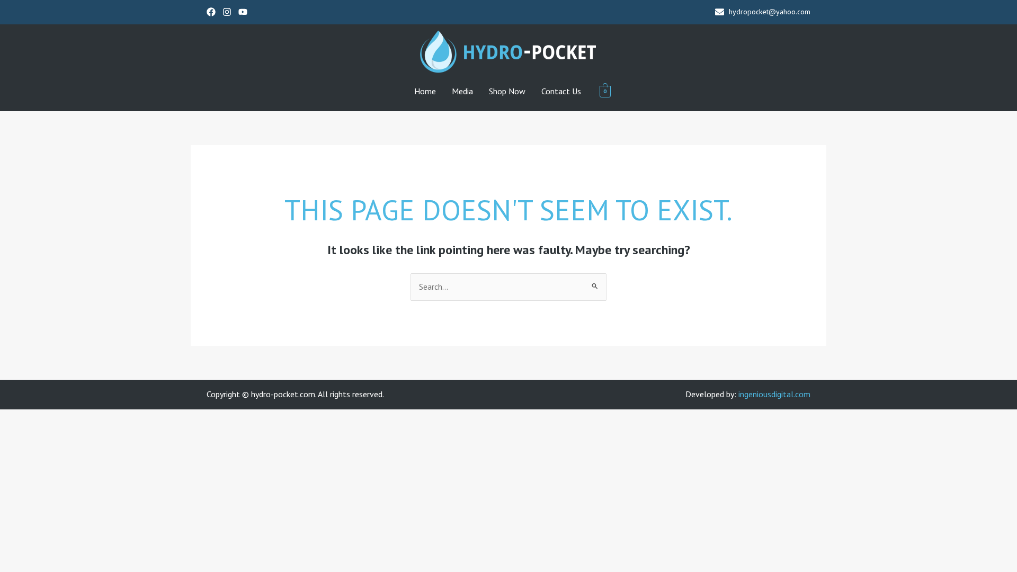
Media (462, 91)
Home (425, 91)
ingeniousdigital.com (774, 394)
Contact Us (561, 91)
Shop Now (507, 91)
